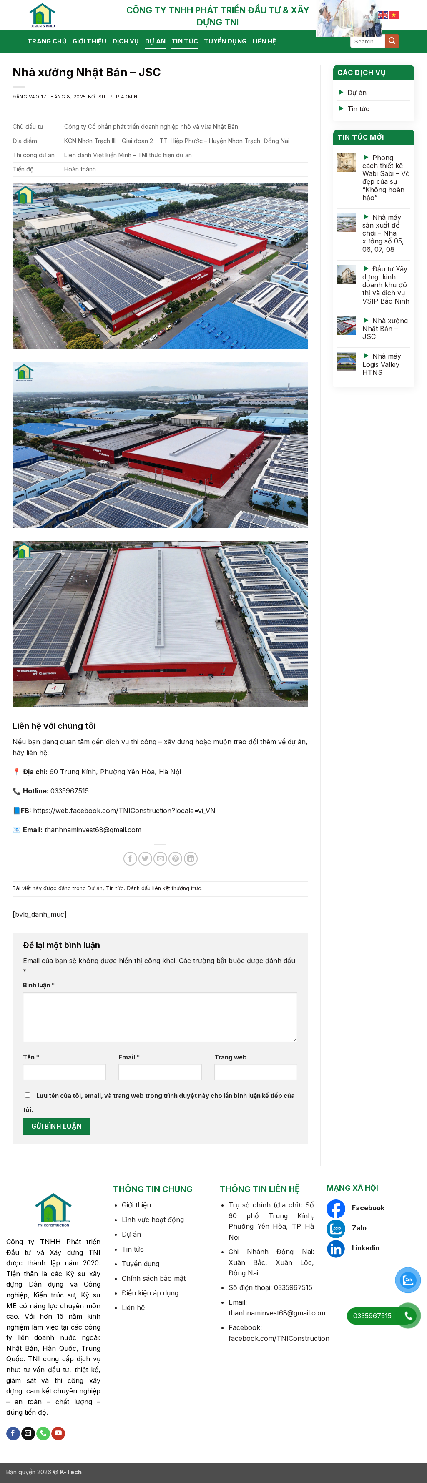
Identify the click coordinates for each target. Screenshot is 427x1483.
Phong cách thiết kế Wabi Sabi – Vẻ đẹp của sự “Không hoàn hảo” (385, 177)
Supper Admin (118, 97)
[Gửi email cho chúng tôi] (28, 1434)
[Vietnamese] (394, 14)
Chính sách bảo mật (154, 1278)
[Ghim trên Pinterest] (175, 859)
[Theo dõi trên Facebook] (13, 1434)
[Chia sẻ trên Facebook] (130, 859)
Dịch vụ (126, 41)
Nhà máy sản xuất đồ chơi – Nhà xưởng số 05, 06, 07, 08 (383, 233)
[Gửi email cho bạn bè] (160, 859)
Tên (31, 1057)
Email (129, 1057)
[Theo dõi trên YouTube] (58, 1434)
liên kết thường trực (176, 888)
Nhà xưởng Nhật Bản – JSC (385, 328)
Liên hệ (264, 41)
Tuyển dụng (225, 41)
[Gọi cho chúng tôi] (43, 1434)
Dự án (155, 41)
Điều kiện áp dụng (150, 1293)
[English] (383, 14)
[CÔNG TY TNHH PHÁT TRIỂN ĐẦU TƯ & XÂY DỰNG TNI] (69, 15)
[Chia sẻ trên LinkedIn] (191, 859)
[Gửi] (392, 41)
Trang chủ (47, 41)
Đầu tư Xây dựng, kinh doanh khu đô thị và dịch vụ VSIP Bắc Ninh (385, 285)
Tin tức (184, 41)
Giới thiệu (90, 41)
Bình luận (39, 985)
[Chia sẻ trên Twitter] (145, 859)
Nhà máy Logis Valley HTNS (381, 364)
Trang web (230, 1057)
